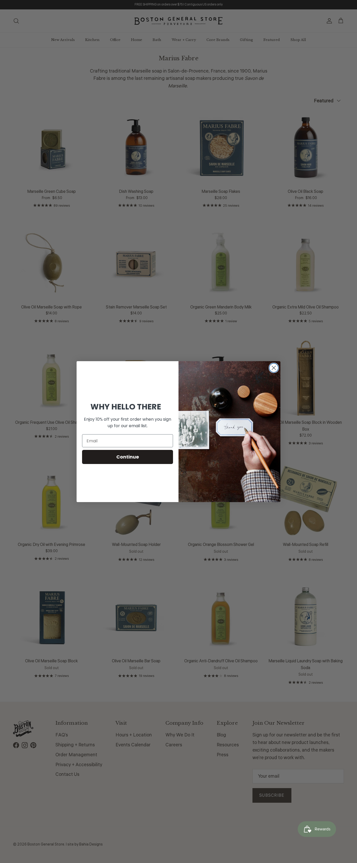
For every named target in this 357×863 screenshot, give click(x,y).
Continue (127, 457)
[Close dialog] (273, 367)
